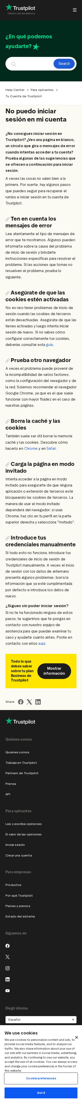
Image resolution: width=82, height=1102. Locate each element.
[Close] (77, 1037)
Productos (13, 885)
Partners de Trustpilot (21, 773)
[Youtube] (7, 991)
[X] (7, 957)
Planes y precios (17, 906)
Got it (41, 1093)
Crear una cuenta (18, 855)
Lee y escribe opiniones (23, 824)
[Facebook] (7, 946)
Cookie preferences (41, 1078)
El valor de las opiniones (23, 834)
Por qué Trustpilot (19, 896)
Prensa (10, 784)
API (7, 794)
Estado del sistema (20, 916)
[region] (41, 1063)
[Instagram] (7, 968)
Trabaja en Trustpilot (21, 763)
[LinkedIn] (7, 979)
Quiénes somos (17, 752)
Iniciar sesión (15, 845)
